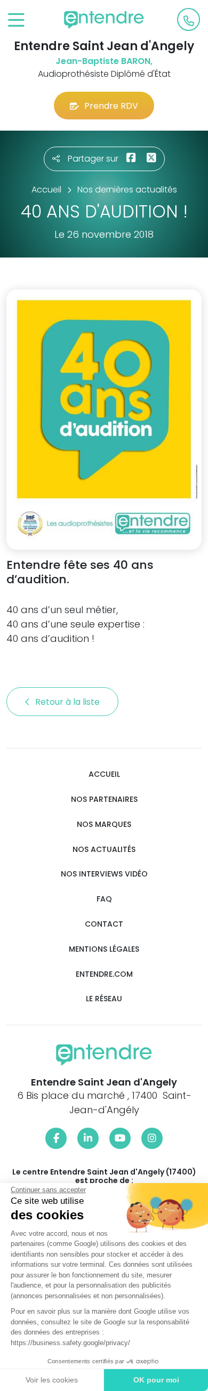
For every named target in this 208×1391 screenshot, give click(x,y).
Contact (104, 924)
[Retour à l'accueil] (104, 20)
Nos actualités (104, 849)
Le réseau (104, 998)
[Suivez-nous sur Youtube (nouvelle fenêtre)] (120, 1138)
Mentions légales (104, 949)
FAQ (104, 899)
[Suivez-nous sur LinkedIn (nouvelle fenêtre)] (88, 1138)
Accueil (104, 774)
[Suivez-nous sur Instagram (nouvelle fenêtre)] (152, 1138)
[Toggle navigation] (16, 20)
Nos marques (104, 824)
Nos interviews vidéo (104, 874)
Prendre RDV (111, 106)
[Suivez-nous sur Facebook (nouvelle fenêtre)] (56, 1138)
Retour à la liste (68, 702)
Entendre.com (104, 974)
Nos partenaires (104, 799)
